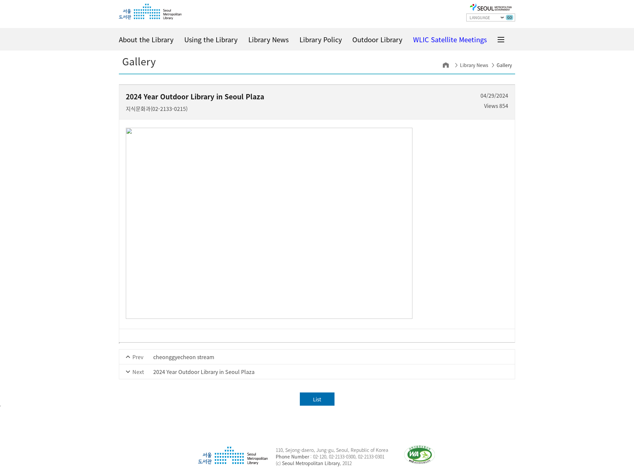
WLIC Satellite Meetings (450, 39)
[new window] (490, 7)
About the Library (146, 39)
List (317, 399)
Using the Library (210, 39)
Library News (268, 39)
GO (509, 17)
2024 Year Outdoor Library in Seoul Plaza (204, 372)
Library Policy (320, 39)
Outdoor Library (377, 39)
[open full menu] (501, 39)
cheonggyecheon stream (183, 357)
